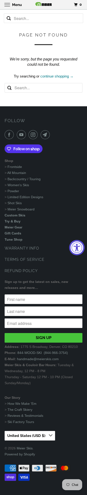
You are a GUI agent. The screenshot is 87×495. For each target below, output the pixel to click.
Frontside (14, 167)
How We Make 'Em (21, 404)
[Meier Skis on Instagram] (34, 134)
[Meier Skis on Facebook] (10, 134)
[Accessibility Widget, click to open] (77, 247)
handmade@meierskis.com (38, 359)
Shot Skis (14, 203)
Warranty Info (22, 248)
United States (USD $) (26, 436)
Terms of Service (24, 259)
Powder (13, 191)
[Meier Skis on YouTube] (22, 134)
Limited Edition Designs (25, 197)
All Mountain (16, 173)
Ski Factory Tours (20, 422)
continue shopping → (56, 76)
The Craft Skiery (19, 410)
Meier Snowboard (21, 209)
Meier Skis (25, 448)
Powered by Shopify (20, 454)
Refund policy (21, 270)
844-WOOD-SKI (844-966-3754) (42, 353)
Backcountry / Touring (24, 179)
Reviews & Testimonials (25, 415)
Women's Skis (18, 185)
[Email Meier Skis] (46, 134)
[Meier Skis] (43, 4)
